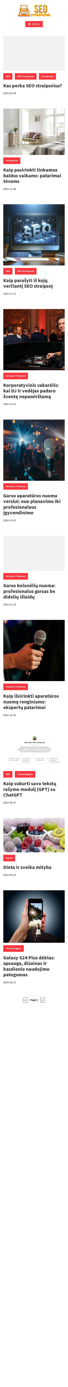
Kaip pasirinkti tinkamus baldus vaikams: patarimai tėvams (32, 175)
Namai (9, 857)
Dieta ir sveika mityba (27, 867)
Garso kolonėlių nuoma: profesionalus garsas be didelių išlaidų (29, 591)
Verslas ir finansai (15, 375)
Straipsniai (47, 76)
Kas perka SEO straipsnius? (32, 85)
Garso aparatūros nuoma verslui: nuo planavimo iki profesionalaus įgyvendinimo (32, 504)
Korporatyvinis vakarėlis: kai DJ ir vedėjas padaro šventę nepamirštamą (31, 391)
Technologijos (25, 774)
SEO (8, 76)
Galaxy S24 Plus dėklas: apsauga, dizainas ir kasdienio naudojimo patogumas (29, 966)
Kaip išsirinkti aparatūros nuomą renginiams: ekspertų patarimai (31, 701)
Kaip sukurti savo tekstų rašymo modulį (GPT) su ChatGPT (29, 789)
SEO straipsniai (25, 76)
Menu (36, 24)
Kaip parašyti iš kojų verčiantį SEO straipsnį (28, 283)
